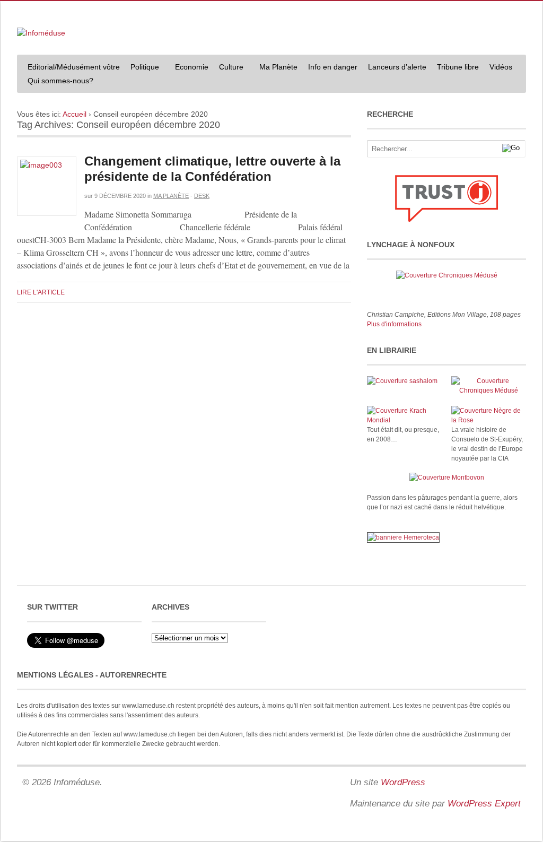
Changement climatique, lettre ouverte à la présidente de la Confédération (212, 169)
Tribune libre (458, 67)
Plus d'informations (394, 324)
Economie (191, 67)
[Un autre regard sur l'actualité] (41, 33)
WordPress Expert (484, 803)
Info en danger (332, 67)
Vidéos (500, 67)
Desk (201, 196)
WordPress (403, 782)
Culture (228, 68)
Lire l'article (41, 292)
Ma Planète (278, 67)
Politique (142, 68)
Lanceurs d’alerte (397, 67)
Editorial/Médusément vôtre (74, 67)
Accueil (74, 114)
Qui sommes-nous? (57, 82)
